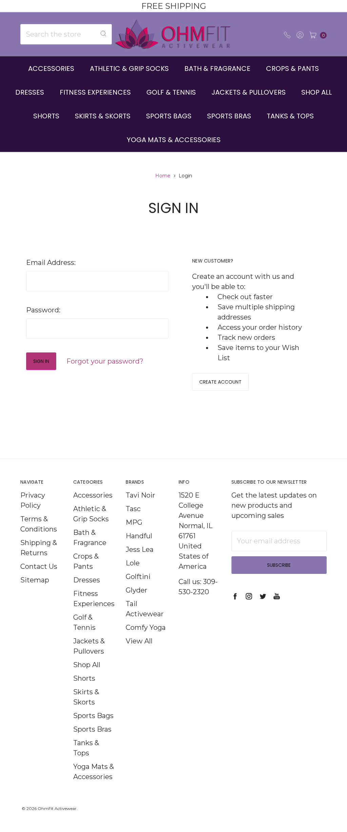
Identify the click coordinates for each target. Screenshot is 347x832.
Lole (133, 563)
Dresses (29, 92)
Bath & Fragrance (217, 68)
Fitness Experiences (95, 92)
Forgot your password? (104, 361)
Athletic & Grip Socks (129, 68)
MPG (134, 522)
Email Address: (51, 262)
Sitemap (34, 580)
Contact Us (38, 566)
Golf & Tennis (171, 92)
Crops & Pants (292, 68)
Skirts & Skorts (102, 116)
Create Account (220, 382)
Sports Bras (229, 116)
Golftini (138, 577)
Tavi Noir (140, 495)
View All (139, 641)
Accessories (51, 68)
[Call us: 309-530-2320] (287, 34)
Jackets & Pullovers (248, 92)
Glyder (136, 590)
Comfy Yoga (146, 627)
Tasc (133, 509)
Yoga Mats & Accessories (174, 139)
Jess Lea (140, 549)
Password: (43, 310)
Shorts (46, 116)
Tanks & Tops (290, 116)
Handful (139, 536)
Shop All (316, 92)
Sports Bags (168, 116)
